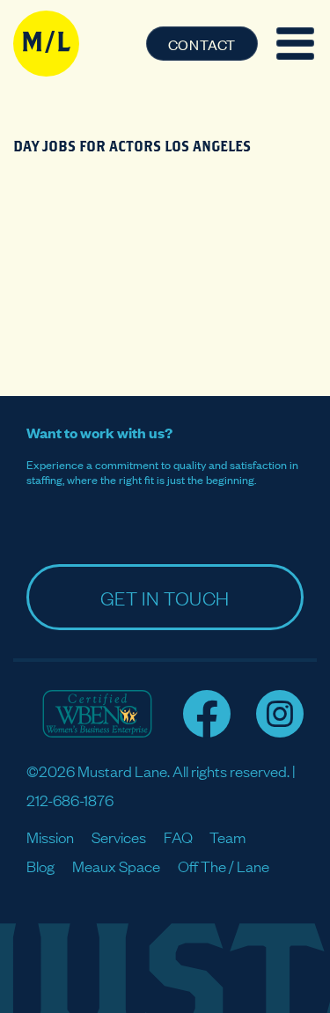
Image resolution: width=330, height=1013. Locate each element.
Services (119, 836)
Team (227, 836)
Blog (40, 865)
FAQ (178, 836)
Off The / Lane (223, 865)
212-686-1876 (70, 799)
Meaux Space (116, 865)
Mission (50, 836)
